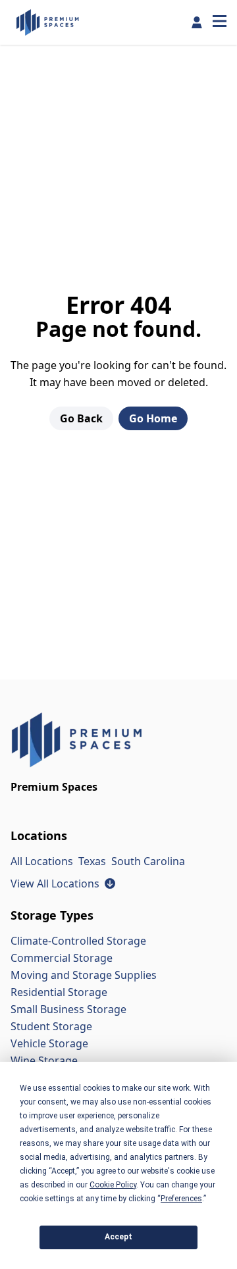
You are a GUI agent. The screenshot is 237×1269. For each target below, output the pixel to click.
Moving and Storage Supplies (84, 975)
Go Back (81, 418)
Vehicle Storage (49, 1043)
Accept (118, 1236)
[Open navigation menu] (219, 22)
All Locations (42, 861)
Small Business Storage (68, 1009)
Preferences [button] (181, 1198)
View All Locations (63, 883)
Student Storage (51, 1026)
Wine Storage (44, 1060)
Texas (92, 861)
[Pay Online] (197, 22)
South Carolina (148, 861)
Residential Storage (59, 992)
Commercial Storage (62, 958)
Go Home (153, 418)
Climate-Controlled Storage (78, 940)
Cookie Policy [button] (113, 1184)
